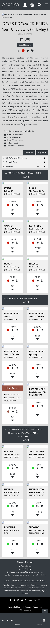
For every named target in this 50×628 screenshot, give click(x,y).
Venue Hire (37, 607)
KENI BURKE (9, 527)
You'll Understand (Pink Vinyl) (25, 29)
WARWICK (8, 225)
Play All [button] (41, 152)
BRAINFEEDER (10, 319)
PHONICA (8, 489)
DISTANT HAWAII (25, 34)
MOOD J (8, 263)
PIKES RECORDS (11, 457)
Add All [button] (27, 152)
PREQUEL (33, 263)
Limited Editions (14, 607)
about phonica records (16, 580)
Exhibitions (27, 607)
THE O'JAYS (34, 527)
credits (44, 580)
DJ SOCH (33, 188)
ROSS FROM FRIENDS (25, 23)
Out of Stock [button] (24, 45)
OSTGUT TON (10, 400)
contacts (34, 580)
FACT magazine (25, 610)
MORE (26, 176)
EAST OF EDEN (35, 225)
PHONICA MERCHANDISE (16, 495)
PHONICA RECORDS (38, 489)
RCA (6, 533)
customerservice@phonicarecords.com (27, 572)
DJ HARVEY (9, 451)
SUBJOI (7, 188)
